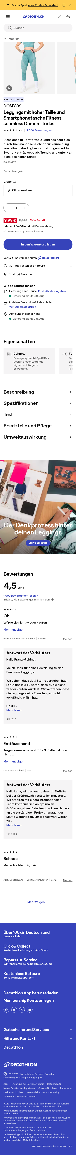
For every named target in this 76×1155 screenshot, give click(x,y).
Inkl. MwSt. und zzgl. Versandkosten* (23, 231)
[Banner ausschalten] (64, 5)
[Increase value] (25, 208)
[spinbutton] (16, 207)
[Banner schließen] (69, 5)
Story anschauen (38, 542)
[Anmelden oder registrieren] (59, 16)
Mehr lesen (14, 710)
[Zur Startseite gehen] (33, 16)
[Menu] (8, 16)
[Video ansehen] (9, 88)
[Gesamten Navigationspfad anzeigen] (5, 38)
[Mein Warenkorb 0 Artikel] (68, 16)
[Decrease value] (8, 208)
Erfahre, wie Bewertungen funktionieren (27, 599)
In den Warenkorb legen (38, 244)
